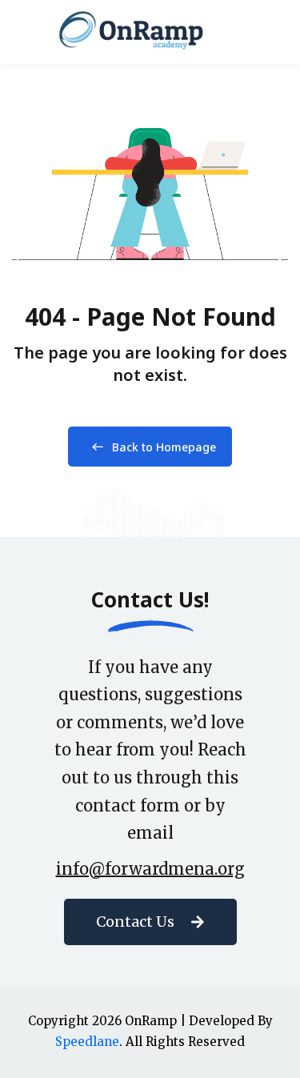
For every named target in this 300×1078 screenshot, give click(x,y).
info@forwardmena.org (150, 869)
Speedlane (87, 1041)
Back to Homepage (164, 447)
